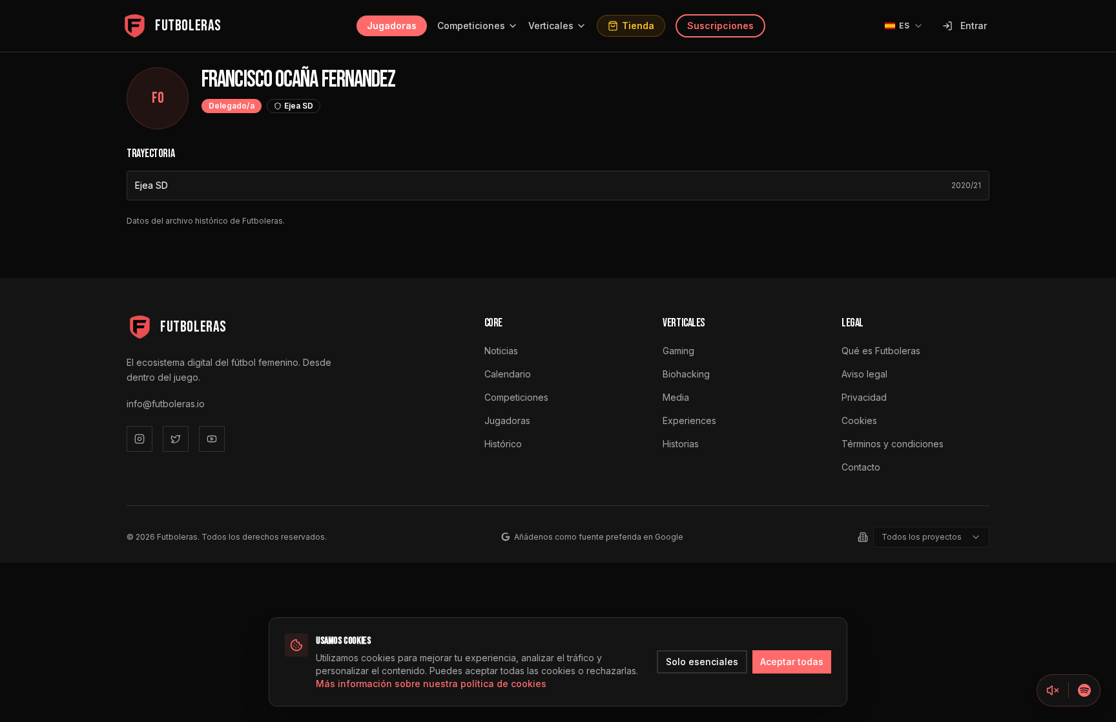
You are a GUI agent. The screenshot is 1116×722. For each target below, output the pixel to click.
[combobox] (931, 537)
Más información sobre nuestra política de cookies (431, 683)
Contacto (861, 467)
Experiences (689, 420)
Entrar (973, 25)
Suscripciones (720, 25)
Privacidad (864, 397)
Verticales (551, 25)
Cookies (859, 420)
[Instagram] (139, 439)
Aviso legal (864, 373)
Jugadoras (392, 25)
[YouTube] (212, 439)
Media (676, 397)
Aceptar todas (791, 661)
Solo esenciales (702, 661)
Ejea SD (151, 185)
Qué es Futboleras (881, 350)
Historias (681, 443)
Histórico (503, 443)
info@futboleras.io (166, 403)
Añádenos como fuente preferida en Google (598, 537)
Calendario (507, 373)
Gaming (678, 350)
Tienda (638, 25)
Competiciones (471, 25)
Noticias (501, 350)
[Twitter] (176, 439)
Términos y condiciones (893, 443)
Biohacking (686, 373)
